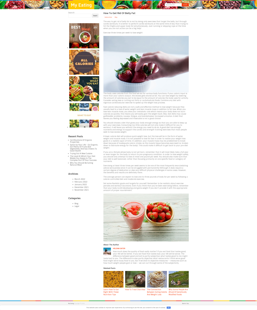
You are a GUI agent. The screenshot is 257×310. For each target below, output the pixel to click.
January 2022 (80, 184)
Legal (158, 5)
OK (169, 307)
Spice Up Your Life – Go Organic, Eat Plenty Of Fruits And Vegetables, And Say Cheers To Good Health (84, 148)
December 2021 (81, 187)
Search (71, 13)
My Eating (81, 5)
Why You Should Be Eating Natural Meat (81, 164)
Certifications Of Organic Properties (81, 141)
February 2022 (80, 182)
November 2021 (81, 190)
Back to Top (185, 303)
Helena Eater (108, 17)
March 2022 (79, 179)
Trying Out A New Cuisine (81, 153)
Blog (149, 5)
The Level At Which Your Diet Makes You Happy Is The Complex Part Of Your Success (83, 158)
